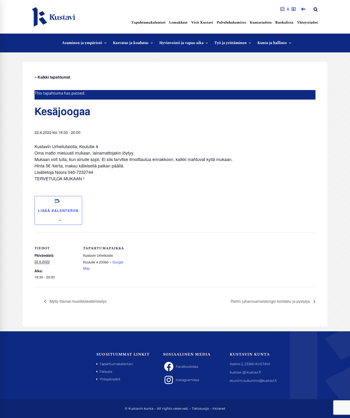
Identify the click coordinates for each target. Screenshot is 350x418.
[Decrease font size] (282, 9)
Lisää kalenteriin (58, 210)
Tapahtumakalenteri (148, 22)
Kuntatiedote (261, 22)
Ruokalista (284, 22)
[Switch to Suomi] (303, 9)
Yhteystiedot (307, 22)
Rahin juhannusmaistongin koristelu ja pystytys (271, 301)
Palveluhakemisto (231, 22)
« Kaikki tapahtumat (52, 77)
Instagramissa (187, 380)
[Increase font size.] (293, 9)
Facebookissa (187, 366)
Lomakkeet (178, 22)
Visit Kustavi (202, 22)
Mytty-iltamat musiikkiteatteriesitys (78, 301)
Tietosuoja (200, 408)
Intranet (218, 408)
